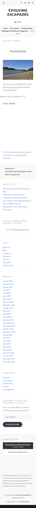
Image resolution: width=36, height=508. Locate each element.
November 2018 (9, 326)
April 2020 (7, 296)
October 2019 (8, 308)
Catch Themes (24, 501)
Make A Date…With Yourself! (14, 195)
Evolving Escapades (18, 12)
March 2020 (7, 299)
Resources (7, 262)
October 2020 (8, 284)
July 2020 (6, 290)
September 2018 (9, 332)
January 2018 (8, 356)
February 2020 (8, 302)
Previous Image (7, 40)
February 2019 (8, 320)
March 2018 (7, 350)
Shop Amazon (8, 265)
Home (5, 28)
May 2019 (6, 311)
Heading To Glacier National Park (15, 198)
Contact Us (7, 253)
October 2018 (8, 329)
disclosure (14, 87)
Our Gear (6, 259)
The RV (5, 386)
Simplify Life (7, 383)
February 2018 (8, 353)
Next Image (16, 40)
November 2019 (9, 305)
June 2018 (7, 341)
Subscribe (12, 424)
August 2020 (7, 287)
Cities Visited (14, 28)
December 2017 (9, 359)
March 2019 (7, 317)
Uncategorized (8, 389)
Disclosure (7, 256)
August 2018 (7, 335)
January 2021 (8, 281)
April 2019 (7, 314)
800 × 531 (21, 96)
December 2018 (9, 323)
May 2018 (6, 344)
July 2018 (6, 338)
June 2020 (7, 293)
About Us (6, 247)
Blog (4, 250)
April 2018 (7, 347)
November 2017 (9, 362)
